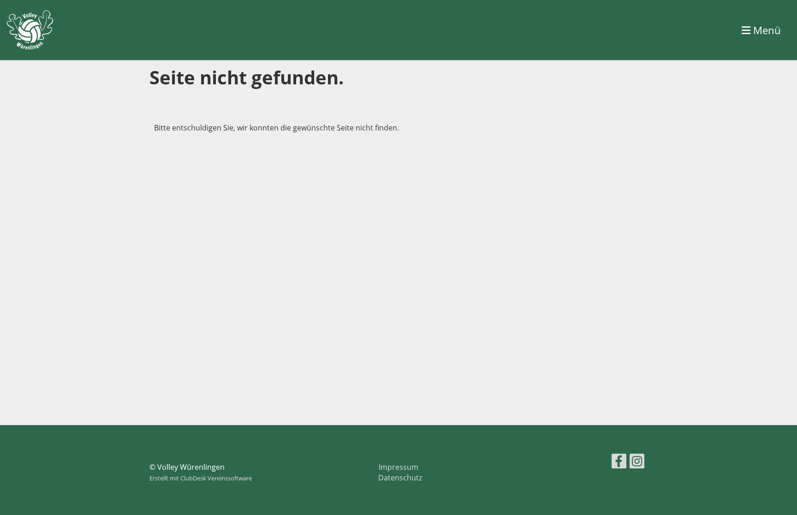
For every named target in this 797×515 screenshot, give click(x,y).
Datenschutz (400, 478)
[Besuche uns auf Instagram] (637, 463)
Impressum (398, 467)
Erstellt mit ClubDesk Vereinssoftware (200, 478)
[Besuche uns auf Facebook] (619, 463)
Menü (765, 30)
